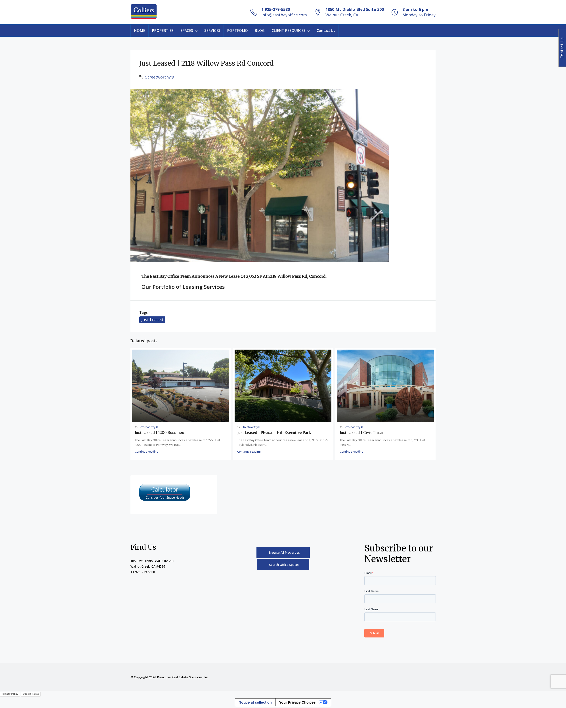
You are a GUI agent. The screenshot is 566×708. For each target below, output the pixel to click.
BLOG (260, 30)
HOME (139, 30)
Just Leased (152, 319)
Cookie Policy (31, 693)
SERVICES (212, 30)
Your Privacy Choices (297, 702)
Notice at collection (255, 702)
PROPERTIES (163, 30)
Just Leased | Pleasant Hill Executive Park (274, 432)
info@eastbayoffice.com (284, 14)
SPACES (186, 30)
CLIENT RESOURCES (288, 30)
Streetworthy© (159, 77)
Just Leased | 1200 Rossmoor (160, 432)
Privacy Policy (10, 693)
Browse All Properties (284, 552)
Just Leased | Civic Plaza (361, 432)
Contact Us (326, 30)
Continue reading (146, 452)
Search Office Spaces (284, 565)
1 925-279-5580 (275, 9)
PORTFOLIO (237, 30)
